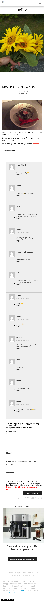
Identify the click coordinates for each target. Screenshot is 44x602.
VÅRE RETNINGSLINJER (12, 572)
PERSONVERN (28, 572)
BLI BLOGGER (28, 576)
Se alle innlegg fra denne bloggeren (22, 559)
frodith (19, 295)
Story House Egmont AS (18, 593)
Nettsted (10, 473)
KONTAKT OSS (16, 576)
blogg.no (20, 590)
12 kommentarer (22, 91)
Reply (18, 175)
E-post (21, 463)
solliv (22, 9)
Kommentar (12, 431)
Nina (18, 360)
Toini (18, 206)
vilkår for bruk (34, 498)
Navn (9, 453)
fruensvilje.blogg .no (24, 252)
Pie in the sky (21, 165)
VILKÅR (37, 572)
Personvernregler (25, 498)
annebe (19, 337)
